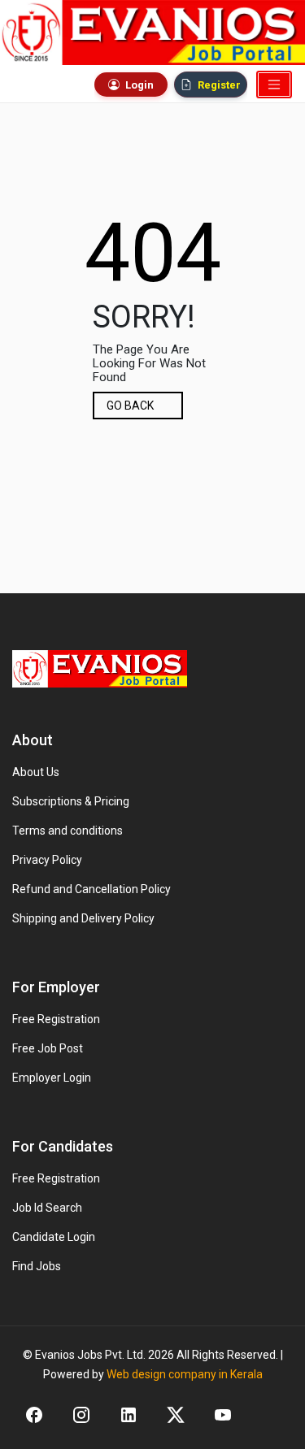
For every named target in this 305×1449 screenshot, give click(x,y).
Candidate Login (53, 1236)
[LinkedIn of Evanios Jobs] (128, 1414)
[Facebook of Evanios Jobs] (34, 1414)
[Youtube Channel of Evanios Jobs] (223, 1414)
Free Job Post (47, 1048)
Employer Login (51, 1077)
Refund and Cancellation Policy (91, 889)
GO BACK (130, 405)
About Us (35, 772)
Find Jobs (36, 1266)
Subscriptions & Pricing (70, 801)
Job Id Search (47, 1207)
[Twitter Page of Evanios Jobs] (175, 1414)
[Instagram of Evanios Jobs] (81, 1414)
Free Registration (56, 1019)
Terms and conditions (67, 830)
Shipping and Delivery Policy (83, 918)
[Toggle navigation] (274, 84)
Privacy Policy (47, 859)
